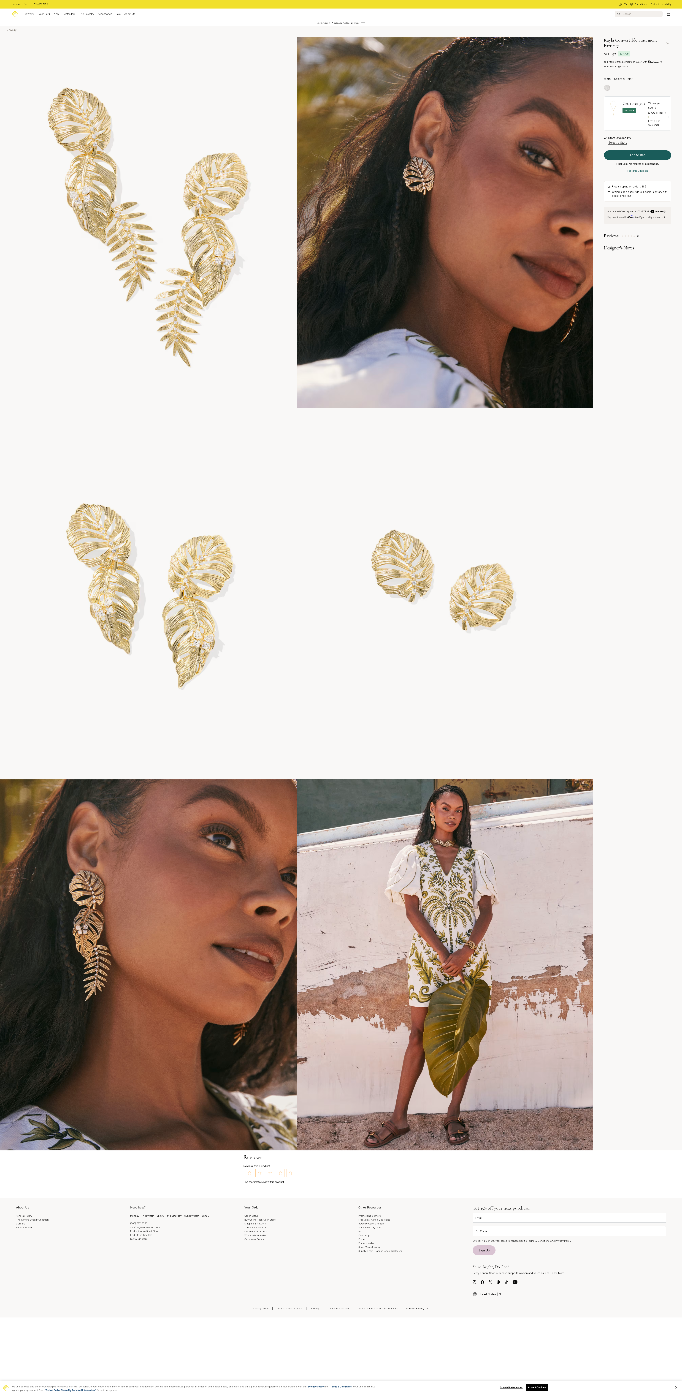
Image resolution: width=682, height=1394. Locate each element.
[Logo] (15, 14)
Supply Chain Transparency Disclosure (380, 1250)
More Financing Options (616, 66)
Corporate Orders (254, 1239)
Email (478, 1217)
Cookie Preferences (339, 1308)
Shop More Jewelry (369, 1247)
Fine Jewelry (86, 13)
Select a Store (617, 142)
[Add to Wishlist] (667, 42)
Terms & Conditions (255, 1227)
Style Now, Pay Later (369, 1227)
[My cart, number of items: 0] (668, 14)
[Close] (676, 1387)
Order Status (251, 1215)
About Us (129, 13)
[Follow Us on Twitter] (490, 1283)
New (56, 13)
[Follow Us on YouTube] (515, 1283)
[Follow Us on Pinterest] (498, 1283)
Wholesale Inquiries (255, 1235)
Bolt (360, 1231)
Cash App (364, 1235)
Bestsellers (69, 13)
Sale (118, 13)
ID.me (361, 1239)
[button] (249, 1173)
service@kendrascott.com (145, 1227)
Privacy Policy (563, 1240)
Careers (20, 1223)
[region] (341, 1387)
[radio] (607, 88)
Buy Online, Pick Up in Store (260, 1219)
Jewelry (29, 13)
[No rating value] (629, 236)
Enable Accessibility (661, 4)
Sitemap (315, 1308)
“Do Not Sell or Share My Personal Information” (70, 1390)
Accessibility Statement (290, 1308)
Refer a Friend (24, 1227)
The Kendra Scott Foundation (32, 1219)
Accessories (105, 13)
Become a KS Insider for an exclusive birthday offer (338, 22)
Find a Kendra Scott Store (144, 1231)
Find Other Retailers (141, 1235)
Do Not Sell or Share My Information (378, 1308)
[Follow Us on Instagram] (474, 1283)
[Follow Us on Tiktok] (506, 1283)
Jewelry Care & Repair (371, 1223)
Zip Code (481, 1231)
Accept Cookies (537, 1387)
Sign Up (484, 1250)
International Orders (255, 1231)
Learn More (557, 1273)
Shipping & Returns (255, 1223)
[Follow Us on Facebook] (482, 1283)
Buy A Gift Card (139, 1238)
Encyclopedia (366, 1243)
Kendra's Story (24, 1215)
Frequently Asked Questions (374, 1219)
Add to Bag (638, 155)
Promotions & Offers (369, 1215)
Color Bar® (43, 13)
